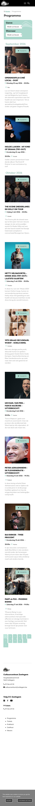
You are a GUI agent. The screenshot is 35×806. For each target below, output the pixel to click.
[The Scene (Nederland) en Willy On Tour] (17, 188)
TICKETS (23, 51)
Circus (9, 609)
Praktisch (10, 724)
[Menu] (25, 3)
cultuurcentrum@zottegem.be (16, 687)
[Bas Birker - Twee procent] (17, 517)
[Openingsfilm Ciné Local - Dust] (17, 60)
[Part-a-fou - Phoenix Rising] (17, 581)
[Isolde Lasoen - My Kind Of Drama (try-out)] (17, 129)
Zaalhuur (10, 727)
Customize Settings (25, 800)
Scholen (9, 346)
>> (5, 645)
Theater (9, 285)
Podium (9, 480)
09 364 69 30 (9, 684)
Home (7, 11)
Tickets (9, 721)
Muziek (15, 156)
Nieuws (9, 730)
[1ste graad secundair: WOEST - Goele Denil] (17, 322)
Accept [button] (9, 800)
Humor (15, 415)
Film (8, 87)
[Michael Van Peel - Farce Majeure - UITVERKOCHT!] (17, 385)
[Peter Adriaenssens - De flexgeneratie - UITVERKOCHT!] (17, 450)
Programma (11, 718)
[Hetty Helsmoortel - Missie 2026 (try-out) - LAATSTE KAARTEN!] (17, 255)
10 (20, 640)
